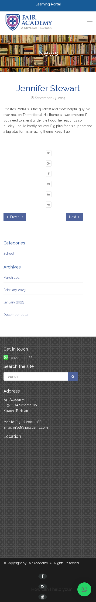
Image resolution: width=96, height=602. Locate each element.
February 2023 (14, 290)
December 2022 (15, 315)
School (8, 253)
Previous (16, 217)
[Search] (73, 376)
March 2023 (12, 277)
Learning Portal (48, 4)
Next (73, 217)
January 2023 (13, 302)
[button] (84, 589)
